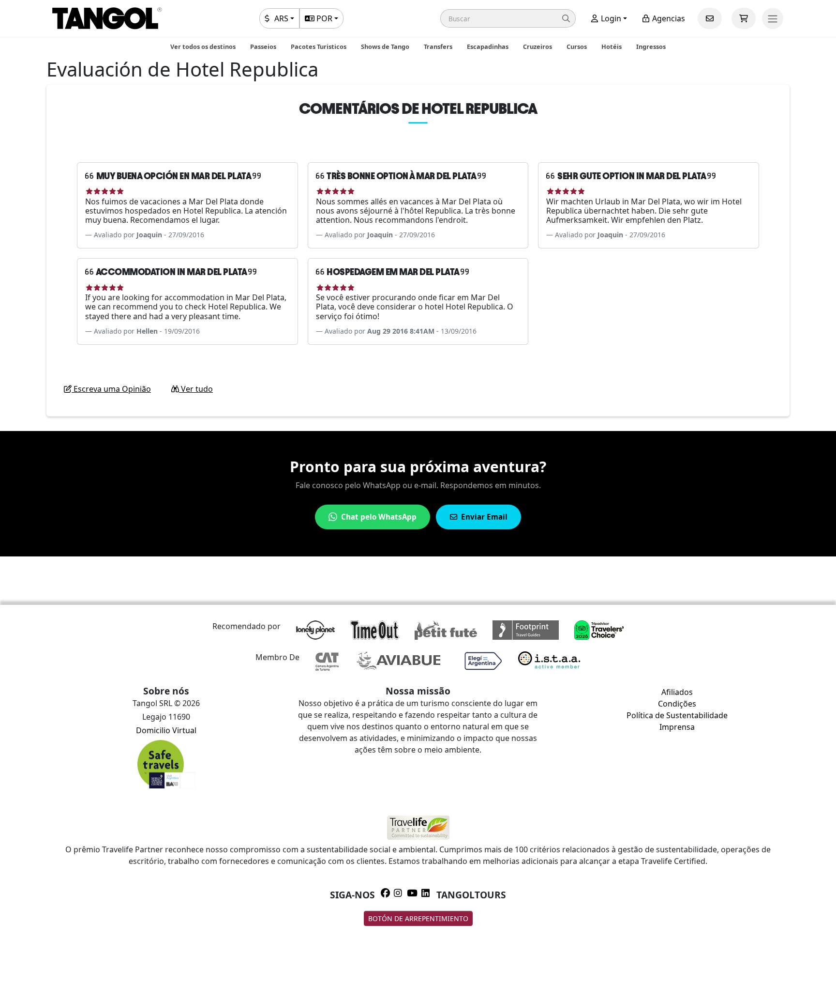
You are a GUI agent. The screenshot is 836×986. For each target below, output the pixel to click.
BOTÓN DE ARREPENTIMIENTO (418, 918)
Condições (677, 703)
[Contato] (710, 18)
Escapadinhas (487, 46)
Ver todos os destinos (203, 46)
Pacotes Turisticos (318, 46)
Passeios (263, 46)
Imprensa (677, 727)
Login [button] (610, 18)
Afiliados (677, 692)
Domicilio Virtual (166, 730)
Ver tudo (196, 389)
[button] (508, 18)
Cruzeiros (537, 46)
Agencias (667, 18)
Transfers (438, 46)
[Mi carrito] (744, 18)
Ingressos (651, 46)
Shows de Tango (385, 46)
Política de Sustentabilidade (677, 715)
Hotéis (611, 46)
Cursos (577, 46)
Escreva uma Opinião (111, 389)
